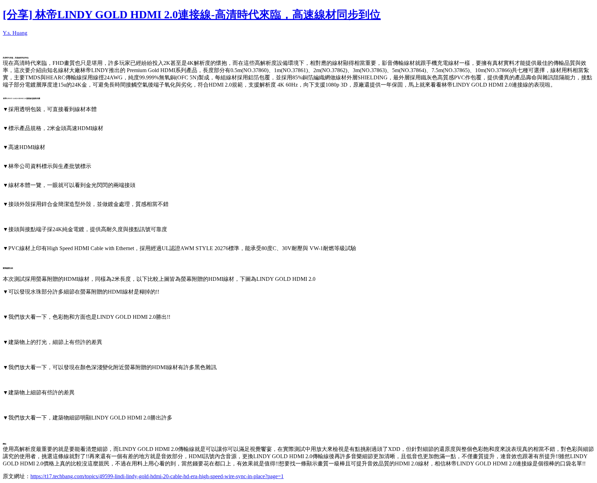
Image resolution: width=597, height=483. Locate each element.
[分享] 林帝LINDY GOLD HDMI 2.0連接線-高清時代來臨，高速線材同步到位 (192, 14)
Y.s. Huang (15, 33)
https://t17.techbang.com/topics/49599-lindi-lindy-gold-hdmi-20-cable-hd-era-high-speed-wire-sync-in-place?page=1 (157, 476)
